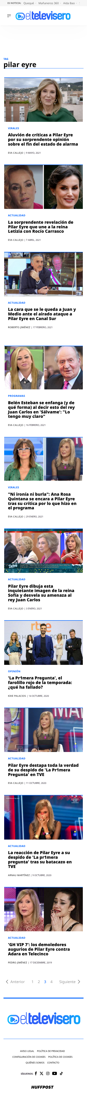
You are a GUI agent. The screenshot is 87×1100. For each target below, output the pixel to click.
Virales (13, 128)
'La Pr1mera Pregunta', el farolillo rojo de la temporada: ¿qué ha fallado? (40, 682)
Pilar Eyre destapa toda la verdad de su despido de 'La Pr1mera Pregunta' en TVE (43, 770)
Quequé (29, 3)
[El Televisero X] (41, 1074)
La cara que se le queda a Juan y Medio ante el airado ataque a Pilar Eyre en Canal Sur (42, 314)
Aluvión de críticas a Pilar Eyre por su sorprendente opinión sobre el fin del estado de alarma (43, 139)
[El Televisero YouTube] (54, 1074)
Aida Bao (69, 3)
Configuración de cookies (28, 1056)
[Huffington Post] (42, 1087)
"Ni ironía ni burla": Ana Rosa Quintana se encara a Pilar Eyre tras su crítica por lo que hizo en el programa (42, 501)
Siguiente (67, 981)
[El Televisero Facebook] (36, 1074)
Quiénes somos (35, 1062)
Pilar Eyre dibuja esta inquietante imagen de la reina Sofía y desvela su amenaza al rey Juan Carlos (41, 593)
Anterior (17, 981)
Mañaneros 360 (49, 3)
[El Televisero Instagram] (47, 1074)
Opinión (14, 671)
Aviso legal (27, 1051)
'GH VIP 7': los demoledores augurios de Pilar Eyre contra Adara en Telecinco (39, 949)
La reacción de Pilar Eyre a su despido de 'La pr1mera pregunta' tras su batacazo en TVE (40, 859)
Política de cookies (60, 1056)
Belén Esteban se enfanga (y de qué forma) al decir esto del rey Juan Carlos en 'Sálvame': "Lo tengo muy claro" (41, 409)
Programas (16, 396)
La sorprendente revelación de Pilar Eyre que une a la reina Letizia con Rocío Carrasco (40, 227)
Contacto (53, 1062)
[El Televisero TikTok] (61, 1074)
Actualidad (16, 215)
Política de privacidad (51, 1051)
